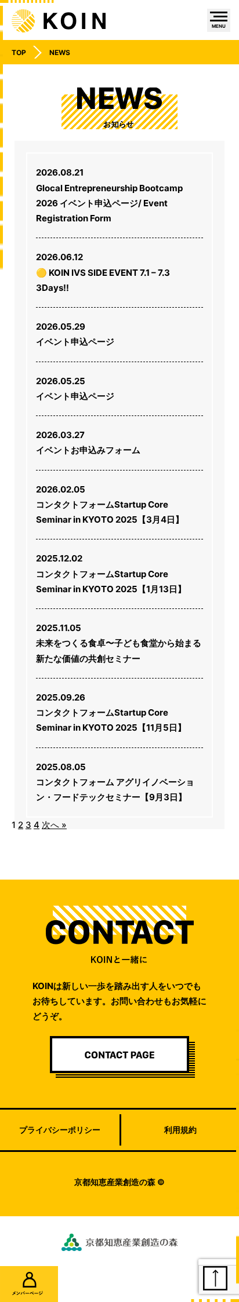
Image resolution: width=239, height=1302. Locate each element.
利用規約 (180, 1130)
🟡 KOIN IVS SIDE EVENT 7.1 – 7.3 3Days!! (103, 272)
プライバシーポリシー (59, 1130)
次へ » (54, 824)
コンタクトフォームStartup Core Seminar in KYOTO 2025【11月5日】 (111, 713)
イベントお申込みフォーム (88, 442)
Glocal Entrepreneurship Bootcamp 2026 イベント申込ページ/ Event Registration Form (109, 195)
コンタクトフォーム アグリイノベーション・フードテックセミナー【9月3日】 (115, 782)
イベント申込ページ (75, 334)
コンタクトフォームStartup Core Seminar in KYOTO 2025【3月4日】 (110, 505)
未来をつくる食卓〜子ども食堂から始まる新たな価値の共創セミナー (118, 643)
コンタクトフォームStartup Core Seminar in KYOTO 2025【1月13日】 (111, 574)
